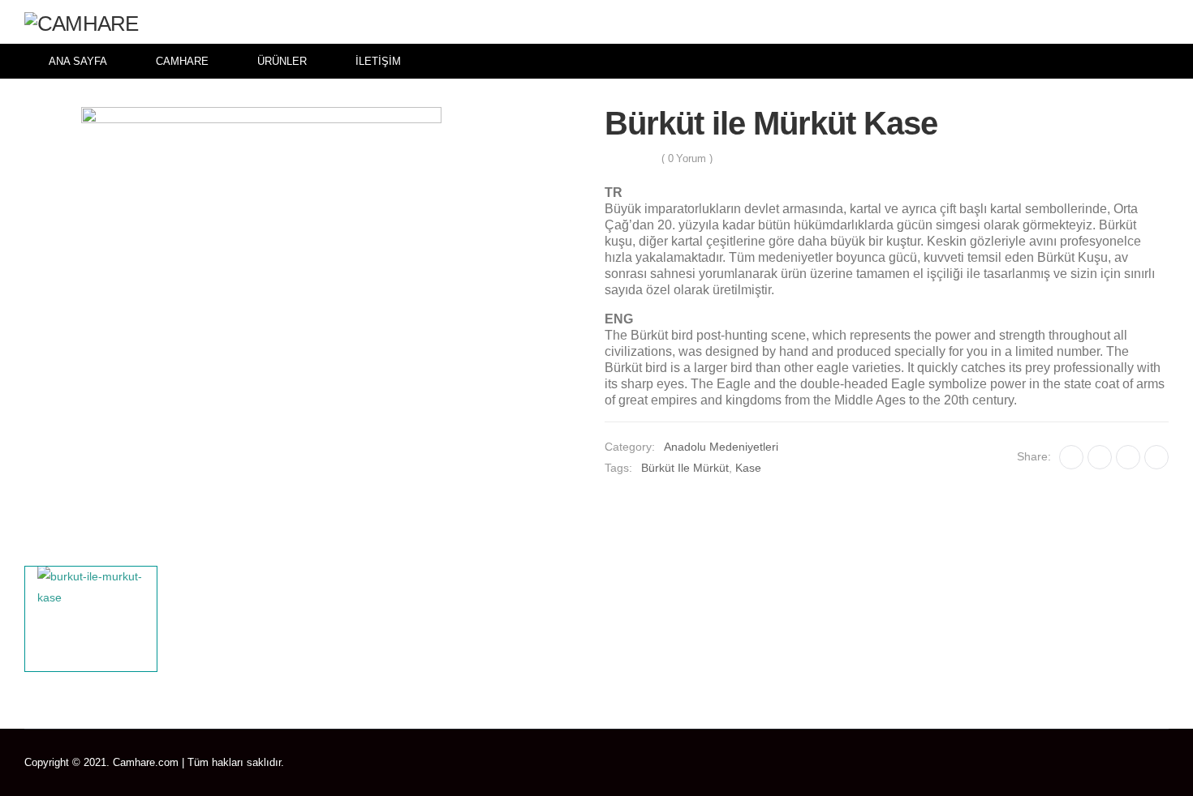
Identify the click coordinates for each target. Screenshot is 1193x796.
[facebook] (1071, 763)
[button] (1158, 22)
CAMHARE (182, 61)
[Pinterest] (1128, 457)
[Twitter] (1099, 457)
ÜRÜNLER (282, 61)
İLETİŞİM (378, 61)
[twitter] (1094, 763)
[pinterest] (1118, 763)
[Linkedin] (1156, 457)
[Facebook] (1071, 457)
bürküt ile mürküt (685, 467)
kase (748, 467)
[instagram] (1165, 763)
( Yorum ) (687, 158)
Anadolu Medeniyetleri (721, 446)
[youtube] (1141, 763)
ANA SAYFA (78, 61)
